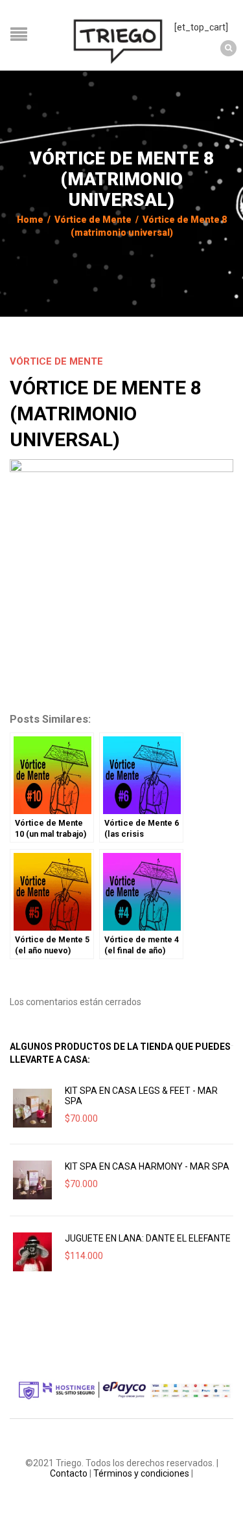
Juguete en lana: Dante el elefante (148, 1238)
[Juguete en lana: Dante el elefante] (32, 1252)
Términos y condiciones (141, 1473)
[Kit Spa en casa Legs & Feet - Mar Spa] (32, 1108)
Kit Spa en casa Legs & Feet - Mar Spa (141, 1095)
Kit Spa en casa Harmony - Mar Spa (147, 1166)
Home (30, 219)
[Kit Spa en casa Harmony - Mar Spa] (32, 1180)
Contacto (68, 1473)
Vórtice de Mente (93, 219)
